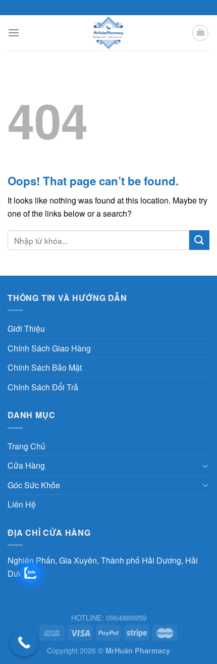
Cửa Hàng (26, 465)
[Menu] (14, 32)
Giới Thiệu (26, 328)
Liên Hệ (22, 504)
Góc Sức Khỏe (34, 485)
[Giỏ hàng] (200, 33)
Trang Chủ (26, 446)
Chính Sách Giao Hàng (49, 348)
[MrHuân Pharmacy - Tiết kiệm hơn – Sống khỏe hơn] (108, 32)
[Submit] (199, 240)
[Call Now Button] (24, 642)
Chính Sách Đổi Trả (43, 387)
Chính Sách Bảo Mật (45, 367)
